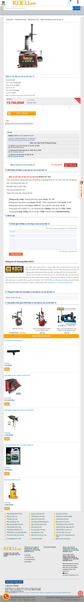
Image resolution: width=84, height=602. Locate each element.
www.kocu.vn (52, 282)
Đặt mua (22, 113)
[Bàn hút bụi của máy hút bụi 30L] (41, 351)
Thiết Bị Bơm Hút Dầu (38, 516)
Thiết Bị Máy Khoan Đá (14, 527)
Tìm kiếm (77, 8)
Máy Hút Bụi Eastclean (63, 539)
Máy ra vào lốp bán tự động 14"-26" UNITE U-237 (42, 329)
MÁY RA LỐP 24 (17, 328)
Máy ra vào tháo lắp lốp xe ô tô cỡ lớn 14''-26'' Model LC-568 (66, 329)
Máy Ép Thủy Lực (12, 516)
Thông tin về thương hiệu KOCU (19, 261)
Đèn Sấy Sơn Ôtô (36, 527)
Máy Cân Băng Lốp (13, 521)
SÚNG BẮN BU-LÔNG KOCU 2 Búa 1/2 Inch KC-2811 (19, 410)
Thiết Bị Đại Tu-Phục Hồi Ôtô (65, 524)
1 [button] (7, 336)
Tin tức (20, 600)
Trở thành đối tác (30, 559)
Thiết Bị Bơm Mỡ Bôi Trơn (15, 529)
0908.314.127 (18, 135)
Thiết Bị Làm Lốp (12, 519)
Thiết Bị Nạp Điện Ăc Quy (14, 514)
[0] (68, 3)
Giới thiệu (28, 555)
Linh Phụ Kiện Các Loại (63, 532)
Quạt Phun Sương (61, 514)
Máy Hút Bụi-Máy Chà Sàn (15, 524)
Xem (7, 369)
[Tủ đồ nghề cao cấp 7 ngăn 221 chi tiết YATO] (41, 386)
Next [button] (77, 317)
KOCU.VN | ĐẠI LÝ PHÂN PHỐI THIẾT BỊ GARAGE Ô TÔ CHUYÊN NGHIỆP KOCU (45, 592)
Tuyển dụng (26, 600)
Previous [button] (6, 317)
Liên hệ (34, 600)
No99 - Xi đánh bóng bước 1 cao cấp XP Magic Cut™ (19, 445)
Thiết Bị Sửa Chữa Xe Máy (64, 516)
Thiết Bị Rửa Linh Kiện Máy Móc (17, 532)
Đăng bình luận (16, 254)
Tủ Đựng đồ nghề (36, 539)
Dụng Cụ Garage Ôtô (37, 514)
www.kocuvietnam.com (65, 282)
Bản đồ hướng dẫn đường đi (16, 147)
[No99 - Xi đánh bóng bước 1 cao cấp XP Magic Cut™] (41, 456)
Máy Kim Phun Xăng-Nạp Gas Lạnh (65, 535)
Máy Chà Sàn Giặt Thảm (39, 524)
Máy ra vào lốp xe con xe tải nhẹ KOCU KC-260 (20, 123)
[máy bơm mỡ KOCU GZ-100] (41, 491)
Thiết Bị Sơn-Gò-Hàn (62, 519)
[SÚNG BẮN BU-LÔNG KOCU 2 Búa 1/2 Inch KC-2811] (41, 421)
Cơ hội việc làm (29, 557)
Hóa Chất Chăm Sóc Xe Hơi (15, 535)
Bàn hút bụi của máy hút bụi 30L (13, 340)
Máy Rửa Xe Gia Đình (38, 519)
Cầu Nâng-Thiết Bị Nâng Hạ (40, 521)
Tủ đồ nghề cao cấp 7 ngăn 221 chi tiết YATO (17, 375)
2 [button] (10, 336)
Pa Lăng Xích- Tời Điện (38, 529)
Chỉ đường (28, 562)
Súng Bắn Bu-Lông (37, 532)
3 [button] (13, 336)
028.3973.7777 (29, 135)
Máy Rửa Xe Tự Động (62, 521)
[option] (17, 320)
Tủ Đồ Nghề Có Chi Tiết (14, 539)
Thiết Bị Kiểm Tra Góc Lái (64, 529)
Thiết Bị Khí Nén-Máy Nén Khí (65, 527)
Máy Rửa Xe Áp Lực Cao (39, 535)
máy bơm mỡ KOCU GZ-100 (12, 480)
